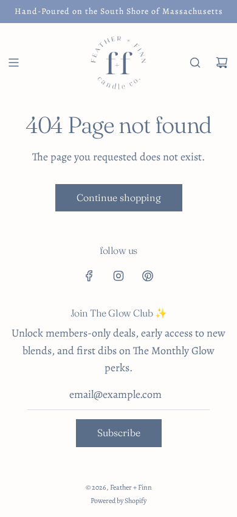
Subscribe (118, 432)
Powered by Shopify (118, 500)
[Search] (195, 62)
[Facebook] (89, 275)
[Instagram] (118, 275)
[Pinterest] (147, 275)
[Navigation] (13, 62)
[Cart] (221, 62)
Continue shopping (119, 197)
